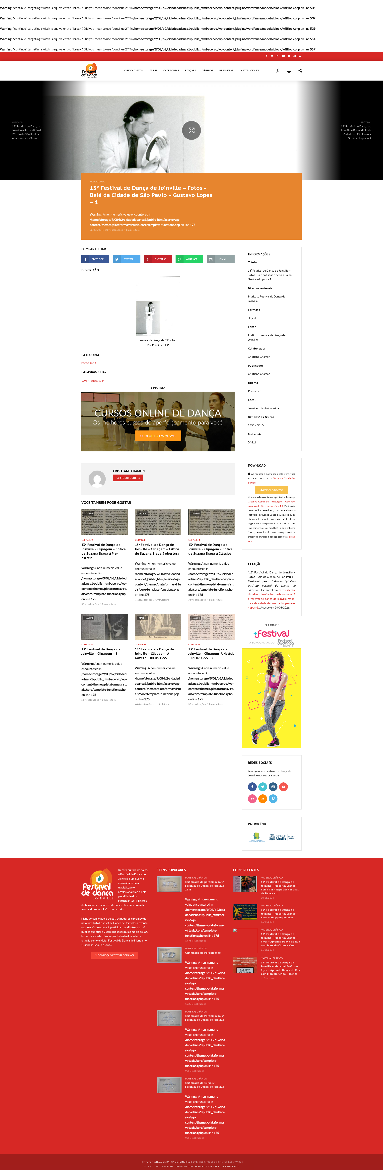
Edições (190, 70)
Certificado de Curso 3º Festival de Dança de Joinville (204, 1084)
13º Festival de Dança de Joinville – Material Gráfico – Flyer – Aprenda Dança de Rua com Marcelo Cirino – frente (280, 968)
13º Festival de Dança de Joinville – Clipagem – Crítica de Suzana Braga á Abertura (157, 549)
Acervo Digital (133, 70)
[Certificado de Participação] (169, 955)
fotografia (97, 380)
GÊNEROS (207, 70)
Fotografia (97, 181)
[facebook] (252, 786)
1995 (84, 380)
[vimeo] (273, 798)
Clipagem (87, 539)
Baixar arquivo (273, 489)
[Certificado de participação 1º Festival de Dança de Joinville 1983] (169, 884)
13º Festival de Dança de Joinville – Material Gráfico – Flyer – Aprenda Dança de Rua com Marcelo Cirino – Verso (280, 939)
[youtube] (283, 786)
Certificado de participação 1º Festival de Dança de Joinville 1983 (204, 885)
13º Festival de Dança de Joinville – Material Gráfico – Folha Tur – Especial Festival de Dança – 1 (279, 887)
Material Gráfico (196, 877)
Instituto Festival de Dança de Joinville (165, 1162)
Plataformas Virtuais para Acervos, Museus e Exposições (203, 1166)
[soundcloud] (262, 798)
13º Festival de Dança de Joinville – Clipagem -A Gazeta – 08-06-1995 (154, 653)
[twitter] (262, 786)
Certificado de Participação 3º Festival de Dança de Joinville (204, 1017)
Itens (153, 70)
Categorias (171, 70)
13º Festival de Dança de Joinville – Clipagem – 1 (100, 651)
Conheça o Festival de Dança (115, 955)
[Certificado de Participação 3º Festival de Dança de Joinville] (169, 1018)
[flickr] (252, 798)
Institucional (250, 70)
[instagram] (273, 786)
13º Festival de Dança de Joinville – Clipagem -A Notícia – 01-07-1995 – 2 (211, 653)
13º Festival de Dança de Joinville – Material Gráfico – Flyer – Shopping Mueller (279, 913)
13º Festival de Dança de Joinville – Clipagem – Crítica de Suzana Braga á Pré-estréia (103, 551)
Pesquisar (226, 70)
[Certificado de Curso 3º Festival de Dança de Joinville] (169, 1085)
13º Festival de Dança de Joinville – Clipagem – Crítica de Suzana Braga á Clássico (210, 549)
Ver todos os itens (128, 477)
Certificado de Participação (203, 952)
